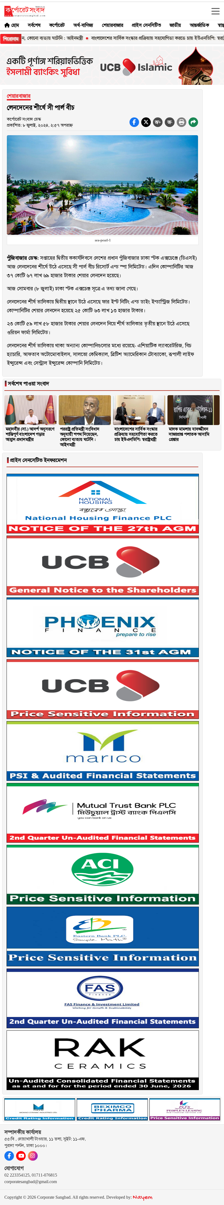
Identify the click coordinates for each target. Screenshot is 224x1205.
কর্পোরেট (57, 25)
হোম (15, 25)
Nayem (142, 1197)
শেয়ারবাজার (112, 25)
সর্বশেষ (34, 25)
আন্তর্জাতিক (199, 25)
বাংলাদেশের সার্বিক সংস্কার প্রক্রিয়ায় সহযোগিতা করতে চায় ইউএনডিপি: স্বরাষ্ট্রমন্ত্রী (136, 38)
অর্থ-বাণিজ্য (83, 25)
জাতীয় (175, 25)
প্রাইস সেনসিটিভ (146, 25)
